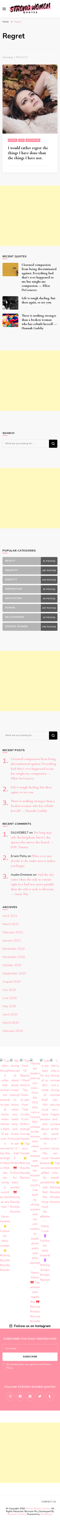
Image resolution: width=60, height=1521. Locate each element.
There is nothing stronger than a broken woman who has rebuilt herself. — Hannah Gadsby (39, 322)
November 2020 (13, 957)
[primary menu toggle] (4, 9)
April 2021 (10, 916)
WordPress (46, 1514)
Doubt (12, 140)
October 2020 (12, 965)
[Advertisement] (30, 216)
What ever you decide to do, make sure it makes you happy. (33, 861)
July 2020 (9, 990)
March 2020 (10, 1023)
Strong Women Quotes (38, 1508)
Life (21, 140)
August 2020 (11, 982)
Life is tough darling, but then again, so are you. (38, 300)
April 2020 (10, 1014)
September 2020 (14, 973)
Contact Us (49, 1501)
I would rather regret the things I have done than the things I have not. (28, 152)
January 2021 (11, 941)
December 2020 (13, 949)
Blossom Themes (17, 1514)
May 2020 (9, 1006)
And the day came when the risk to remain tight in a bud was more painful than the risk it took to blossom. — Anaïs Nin (32, 884)
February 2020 (12, 1031)
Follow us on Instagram (32, 1326)
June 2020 (9, 998)
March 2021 (10, 924)
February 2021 (12, 932)
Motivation (33, 140)
